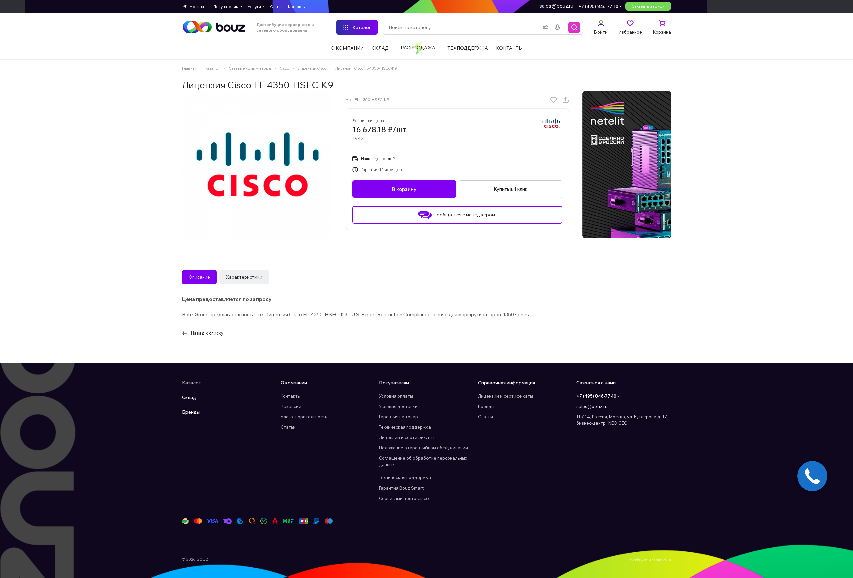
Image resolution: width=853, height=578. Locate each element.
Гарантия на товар (398, 416)
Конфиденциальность (650, 559)
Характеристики (244, 277)
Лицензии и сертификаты (406, 437)
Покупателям (394, 383)
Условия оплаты (396, 396)
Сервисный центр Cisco (404, 498)
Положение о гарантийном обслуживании (423, 447)
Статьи (288, 427)
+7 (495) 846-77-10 (598, 6)
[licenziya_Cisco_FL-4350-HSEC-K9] (257, 166)
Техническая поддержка (405, 427)
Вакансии (291, 406)
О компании (294, 383)
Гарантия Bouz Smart (401, 488)
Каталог (191, 383)
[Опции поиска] (544, 27)
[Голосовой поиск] (558, 27)
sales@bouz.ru (556, 6)
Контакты (291, 396)
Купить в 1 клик (510, 189)
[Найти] (574, 27)
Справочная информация (506, 383)
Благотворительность (304, 416)
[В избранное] (553, 100)
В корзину (404, 189)
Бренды (191, 412)
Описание (199, 277)
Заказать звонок (648, 6)
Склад (189, 397)
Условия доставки (398, 406)
